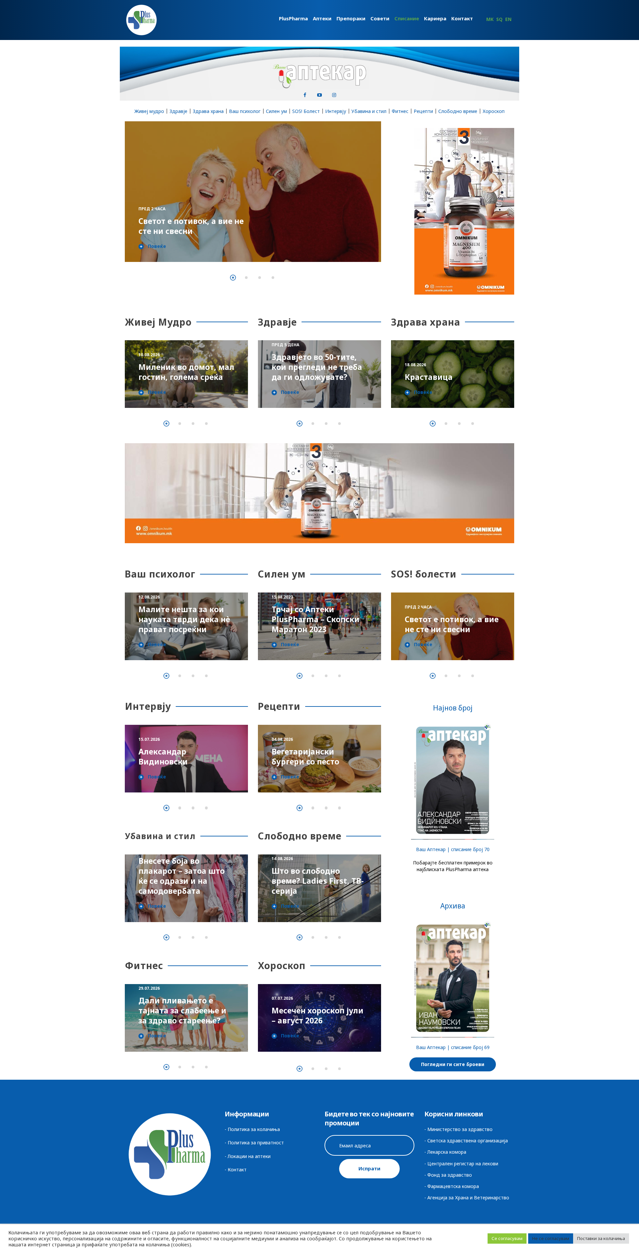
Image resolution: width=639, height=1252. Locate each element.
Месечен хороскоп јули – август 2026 (317, 1015)
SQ (499, 19)
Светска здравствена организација (467, 1140)
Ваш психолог (245, 111)
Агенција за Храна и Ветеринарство (468, 1197)
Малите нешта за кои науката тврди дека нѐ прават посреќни (184, 619)
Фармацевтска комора (453, 1186)
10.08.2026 (149, 355)
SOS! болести (424, 574)
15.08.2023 (282, 597)
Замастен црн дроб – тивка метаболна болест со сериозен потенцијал (446, 614)
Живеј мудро (149, 111)
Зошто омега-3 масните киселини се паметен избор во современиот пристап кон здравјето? (319, 362)
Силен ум (276, 111)
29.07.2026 (149, 988)
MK (490, 19)
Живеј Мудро (158, 322)
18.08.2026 (415, 365)
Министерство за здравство (460, 1129)
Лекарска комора (446, 1152)
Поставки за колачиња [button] (601, 1238)
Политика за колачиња (254, 1129)
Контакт (237, 1169)
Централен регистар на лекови (462, 1163)
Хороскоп (494, 111)
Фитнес (400, 111)
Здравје (178, 111)
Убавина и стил (368, 111)
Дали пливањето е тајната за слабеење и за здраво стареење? (182, 1010)
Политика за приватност (256, 1142)
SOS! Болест (306, 111)
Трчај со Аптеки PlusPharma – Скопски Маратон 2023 (315, 619)
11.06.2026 (282, 739)
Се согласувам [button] (507, 1238)
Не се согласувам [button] (550, 1238)
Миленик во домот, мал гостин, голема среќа (186, 372)
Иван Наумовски (172, 761)
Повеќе (157, 246)
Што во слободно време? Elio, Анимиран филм (317, 881)
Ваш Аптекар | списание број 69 (453, 1047)
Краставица (429, 377)
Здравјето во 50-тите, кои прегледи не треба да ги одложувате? (189, 221)
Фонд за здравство (449, 1175)
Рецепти (423, 111)
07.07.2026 (282, 998)
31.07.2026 (282, 858)
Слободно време (457, 111)
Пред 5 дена (152, 199)
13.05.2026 (149, 749)
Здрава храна (208, 111)
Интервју (335, 111)
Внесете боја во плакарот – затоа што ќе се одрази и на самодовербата (179, 876)
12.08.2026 (149, 597)
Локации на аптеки (249, 1156)
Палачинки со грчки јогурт (312, 756)
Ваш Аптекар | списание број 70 (453, 849)
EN (508, 19)
